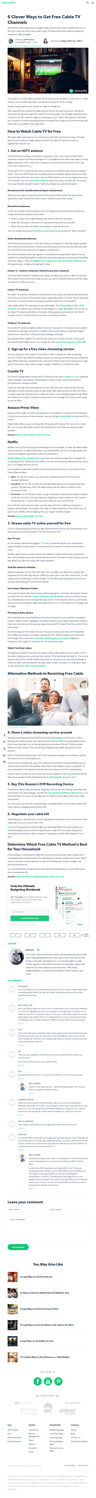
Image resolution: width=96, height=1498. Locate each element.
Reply (21, 999)
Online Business (15, 1437)
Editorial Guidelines (79, 1441)
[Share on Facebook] (15, 935)
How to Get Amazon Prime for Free (33, 434)
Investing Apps (56, 1437)
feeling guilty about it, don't (62, 777)
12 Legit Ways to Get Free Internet (36, 1276)
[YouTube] (48, 1381)
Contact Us (76, 1437)
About (73, 1430)
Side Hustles (13, 1430)
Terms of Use (83, 1465)
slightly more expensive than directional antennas (57, 260)
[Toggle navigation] (92, 2)
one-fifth (59, 741)
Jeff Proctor (29, 39)
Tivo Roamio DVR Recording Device (65, 792)
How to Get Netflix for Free (29, 516)
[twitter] (38, 950)
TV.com (44, 543)
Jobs (9, 1433)
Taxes (31, 1452)
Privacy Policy (70, 1465)
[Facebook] (37, 1381)
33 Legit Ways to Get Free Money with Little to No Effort (47, 1325)
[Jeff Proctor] (11, 41)
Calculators (34, 1430)
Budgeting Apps (57, 1430)
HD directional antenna (45, 230)
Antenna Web (39, 180)
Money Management (34, 1435)
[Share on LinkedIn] (59, 935)
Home (10, 46)
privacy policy (30, 924)
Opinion (32, 1444)
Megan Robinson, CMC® (71, 41)
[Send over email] (74, 935)
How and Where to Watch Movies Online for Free (40, 876)
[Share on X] (30, 935)
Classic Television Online (44, 596)
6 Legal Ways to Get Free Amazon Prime (39, 1309)
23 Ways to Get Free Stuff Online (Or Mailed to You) (44, 1293)
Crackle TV (68, 376)
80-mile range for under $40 (72, 342)
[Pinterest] (58, 1381)
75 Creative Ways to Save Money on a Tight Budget (44, 1357)
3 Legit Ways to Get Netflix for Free (37, 1341)
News (31, 1440)
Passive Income (14, 1441)
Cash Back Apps (57, 1433)
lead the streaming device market (52, 638)
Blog (73, 1433)
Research (33, 1448)
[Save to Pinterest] (45, 935)
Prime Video (65, 416)
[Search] (88, 3)
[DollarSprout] (9, 2)
